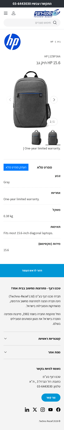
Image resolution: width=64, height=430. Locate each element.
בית (58, 42)
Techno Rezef (46, 421)
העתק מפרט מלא (16, 167)
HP (51, 42)
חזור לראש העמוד (32, 270)
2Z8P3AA (55, 56)
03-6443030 (44, 386)
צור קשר (51, 397)
